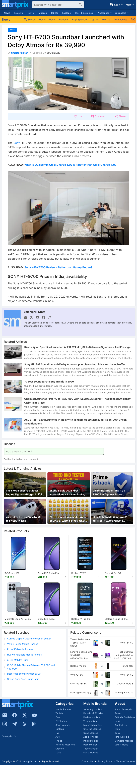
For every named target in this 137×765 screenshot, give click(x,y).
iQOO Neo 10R (12, 573)
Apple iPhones (90, 736)
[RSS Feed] (24, 724)
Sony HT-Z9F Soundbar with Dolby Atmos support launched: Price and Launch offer (74, 364)
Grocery (59, 748)
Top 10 (94, 19)
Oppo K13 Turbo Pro (48, 573)
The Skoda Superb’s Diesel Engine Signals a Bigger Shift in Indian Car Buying (24, 492)
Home (42, 19)
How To (31, 13)
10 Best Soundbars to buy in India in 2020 (49, 381)
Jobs (117, 721)
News (7, 13)
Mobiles (43, 13)
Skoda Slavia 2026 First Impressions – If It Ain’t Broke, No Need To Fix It (67, 492)
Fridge (58, 740)
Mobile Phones (63, 709)
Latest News (121, 744)
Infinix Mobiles (90, 740)
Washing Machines (65, 744)
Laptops (66, 13)
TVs (77, 13)
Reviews (18, 13)
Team (117, 713)
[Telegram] (14, 724)
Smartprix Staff (34, 311)
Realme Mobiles (91, 717)
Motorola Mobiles (92, 725)
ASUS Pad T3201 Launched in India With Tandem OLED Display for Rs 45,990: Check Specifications (75, 421)
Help (117, 729)
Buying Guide (79, 19)
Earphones (61, 721)
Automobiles (120, 19)
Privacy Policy (105, 761)
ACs (57, 736)
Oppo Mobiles (90, 733)
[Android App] (34, 724)
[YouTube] (34, 715)
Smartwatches (62, 725)
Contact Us (121, 725)
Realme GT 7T (78, 573)
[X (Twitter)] (24, 715)
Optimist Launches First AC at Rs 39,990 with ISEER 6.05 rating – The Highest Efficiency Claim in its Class (77, 400)
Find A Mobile (122, 736)
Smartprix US (9, 736)
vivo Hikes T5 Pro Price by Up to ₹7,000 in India (23, 518)
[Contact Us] (4, 715)
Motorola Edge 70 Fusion (18, 619)
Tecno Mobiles (91, 748)
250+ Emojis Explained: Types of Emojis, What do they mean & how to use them (68, 519)
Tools (117, 733)
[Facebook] (14, 715)
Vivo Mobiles (90, 721)
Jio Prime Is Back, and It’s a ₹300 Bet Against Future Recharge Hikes (109, 492)
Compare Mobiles (124, 740)
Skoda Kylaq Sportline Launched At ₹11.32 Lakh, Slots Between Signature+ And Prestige (77, 347)
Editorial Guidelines (125, 717)
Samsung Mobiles (92, 709)
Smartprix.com (29, 761)
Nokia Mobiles (90, 752)
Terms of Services (125, 761)
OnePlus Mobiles (92, 729)
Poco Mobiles (90, 744)
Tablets (54, 13)
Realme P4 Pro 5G (80, 619)
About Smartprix (123, 709)
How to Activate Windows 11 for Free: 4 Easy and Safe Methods (110, 519)
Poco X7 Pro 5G (113, 573)
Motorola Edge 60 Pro (116, 619)
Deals (58, 752)
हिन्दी (133, 19)
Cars (57, 717)
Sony (17, 142)
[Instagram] (4, 724)
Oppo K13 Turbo (46, 619)
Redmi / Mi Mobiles (93, 713)
